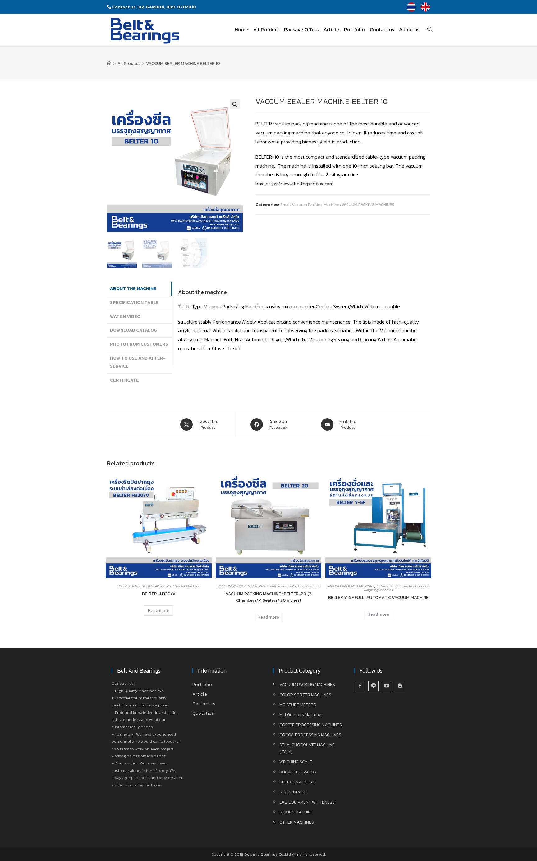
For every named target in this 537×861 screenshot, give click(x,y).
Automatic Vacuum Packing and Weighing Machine (396, 588)
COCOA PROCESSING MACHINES (310, 735)
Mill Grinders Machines (301, 714)
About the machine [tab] (133, 288)
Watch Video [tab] (125, 316)
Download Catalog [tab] (133, 330)
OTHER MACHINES (296, 822)
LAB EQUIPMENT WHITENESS (307, 802)
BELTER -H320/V (159, 594)
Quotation (203, 713)
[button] (235, 104)
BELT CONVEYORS (297, 782)
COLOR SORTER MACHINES (305, 694)
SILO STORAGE (293, 792)
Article (199, 694)
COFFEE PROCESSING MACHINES (310, 725)
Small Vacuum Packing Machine (310, 204)
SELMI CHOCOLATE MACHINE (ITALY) (307, 748)
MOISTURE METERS (297, 704)
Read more (158, 610)
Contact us (204, 703)
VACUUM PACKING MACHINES (368, 204)
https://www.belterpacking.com (299, 183)
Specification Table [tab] (134, 302)
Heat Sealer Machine (183, 586)
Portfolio (202, 684)
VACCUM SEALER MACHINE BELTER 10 (183, 63)
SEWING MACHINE (296, 812)
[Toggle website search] (430, 29)
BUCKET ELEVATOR (298, 772)
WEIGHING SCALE (295, 762)
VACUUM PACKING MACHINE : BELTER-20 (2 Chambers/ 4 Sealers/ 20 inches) (268, 597)
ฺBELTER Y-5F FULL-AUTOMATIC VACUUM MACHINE (378, 597)
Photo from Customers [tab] (139, 344)
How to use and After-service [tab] (138, 362)
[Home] (109, 63)
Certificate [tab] (124, 380)
